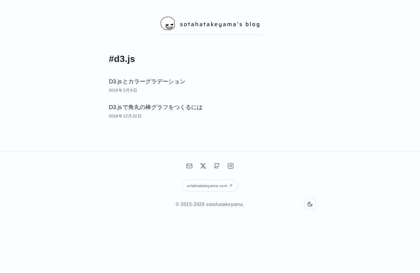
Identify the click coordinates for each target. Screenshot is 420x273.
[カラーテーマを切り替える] (310, 204)
